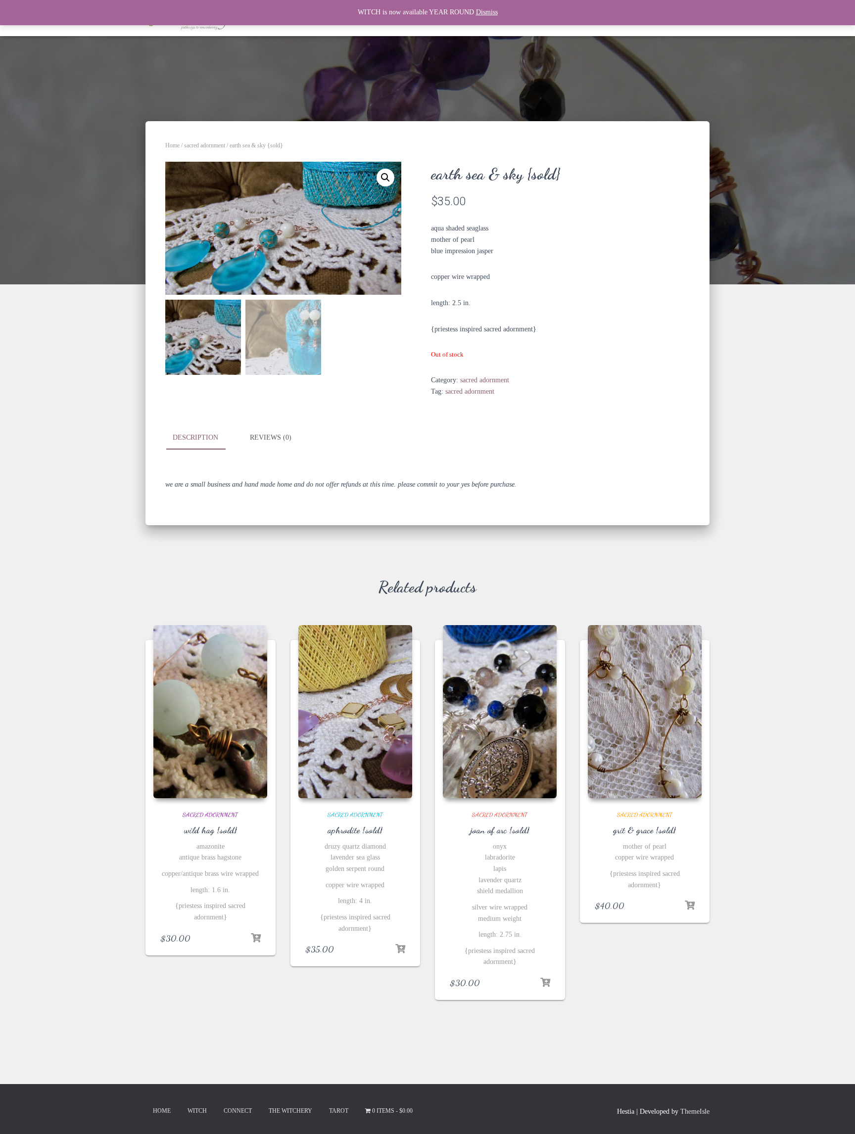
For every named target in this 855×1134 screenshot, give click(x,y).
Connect (238, 1110)
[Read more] (256, 938)
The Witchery (290, 1110)
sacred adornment (204, 145)
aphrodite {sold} (355, 829)
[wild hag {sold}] (210, 711)
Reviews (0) (270, 437)
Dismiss (487, 12)
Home (172, 145)
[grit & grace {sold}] (645, 711)
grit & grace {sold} (644, 829)
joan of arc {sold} (500, 829)
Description (195, 437)
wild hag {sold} (210, 829)
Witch (197, 1110)
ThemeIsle (695, 1111)
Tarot (338, 1110)
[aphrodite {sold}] (355, 711)
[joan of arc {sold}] (500, 711)
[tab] (202, 438)
